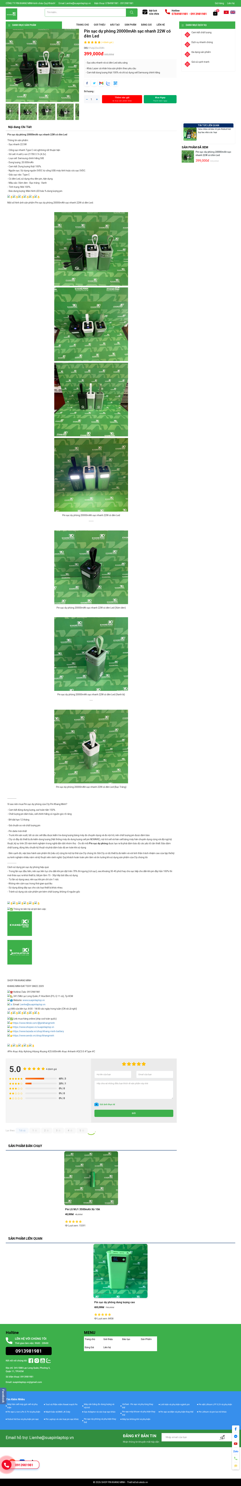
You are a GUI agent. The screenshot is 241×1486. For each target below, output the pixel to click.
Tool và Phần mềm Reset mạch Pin (62, 1404)
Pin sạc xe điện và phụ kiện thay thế (176, 1412)
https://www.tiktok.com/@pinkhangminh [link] (34, 1023)
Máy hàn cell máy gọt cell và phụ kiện (22, 1406)
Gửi (134, 1113)
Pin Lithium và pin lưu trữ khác (213, 1412)
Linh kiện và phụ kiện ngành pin (175, 1404)
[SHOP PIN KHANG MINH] (11, 14)
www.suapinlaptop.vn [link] (34, 1000)
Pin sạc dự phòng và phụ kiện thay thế (100, 1420)
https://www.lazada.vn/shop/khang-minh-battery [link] (38, 1031)
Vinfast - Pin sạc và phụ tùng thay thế (137, 1406)
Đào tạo (115, 24)
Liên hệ (230, 3)
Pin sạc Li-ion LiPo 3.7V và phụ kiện (23, 1412)
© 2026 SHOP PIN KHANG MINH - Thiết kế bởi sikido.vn (120, 1482)
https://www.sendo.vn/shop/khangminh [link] (33, 1035)
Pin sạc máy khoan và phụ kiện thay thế (138, 1413)
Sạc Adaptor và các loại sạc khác (99, 1412)
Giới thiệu (99, 24)
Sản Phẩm (130, 24)
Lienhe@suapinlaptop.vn (32, 1004)
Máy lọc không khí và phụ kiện (136, 1419)
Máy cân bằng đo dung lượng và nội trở (99, 1406)
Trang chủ (82, 24)
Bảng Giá (146, 24)
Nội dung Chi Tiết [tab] (20, 127)
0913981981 (24, 1465)
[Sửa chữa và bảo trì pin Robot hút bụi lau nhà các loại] (190, 133)
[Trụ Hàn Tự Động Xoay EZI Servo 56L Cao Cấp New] (91, 248)
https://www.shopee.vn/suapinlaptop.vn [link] (33, 1027)
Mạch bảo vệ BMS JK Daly (58, 1412)
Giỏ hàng (219, 3)
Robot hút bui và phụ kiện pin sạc (23, 1419)
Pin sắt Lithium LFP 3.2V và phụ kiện (215, 1404)
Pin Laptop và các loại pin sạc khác (62, 1419)
